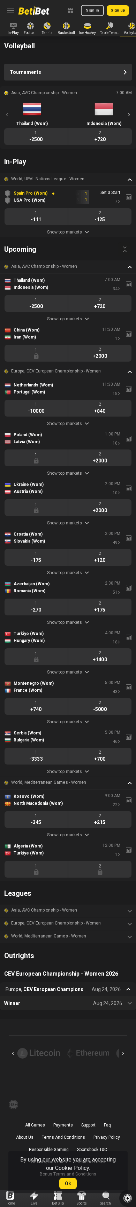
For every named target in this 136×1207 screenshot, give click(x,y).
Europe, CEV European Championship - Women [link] (56, 371)
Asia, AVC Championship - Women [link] (44, 266)
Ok (68, 1183)
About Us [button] (24, 1137)
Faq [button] (107, 1125)
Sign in (92, 10)
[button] (68, 179)
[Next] (129, 115)
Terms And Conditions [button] (63, 1137)
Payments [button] (63, 1125)
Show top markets (64, 232)
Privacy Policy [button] (106, 1137)
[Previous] (7, 115)
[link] (34, 11)
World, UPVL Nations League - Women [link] (47, 178)
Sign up (118, 10)
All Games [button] (35, 1125)
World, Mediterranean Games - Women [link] (48, 782)
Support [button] (88, 1125)
